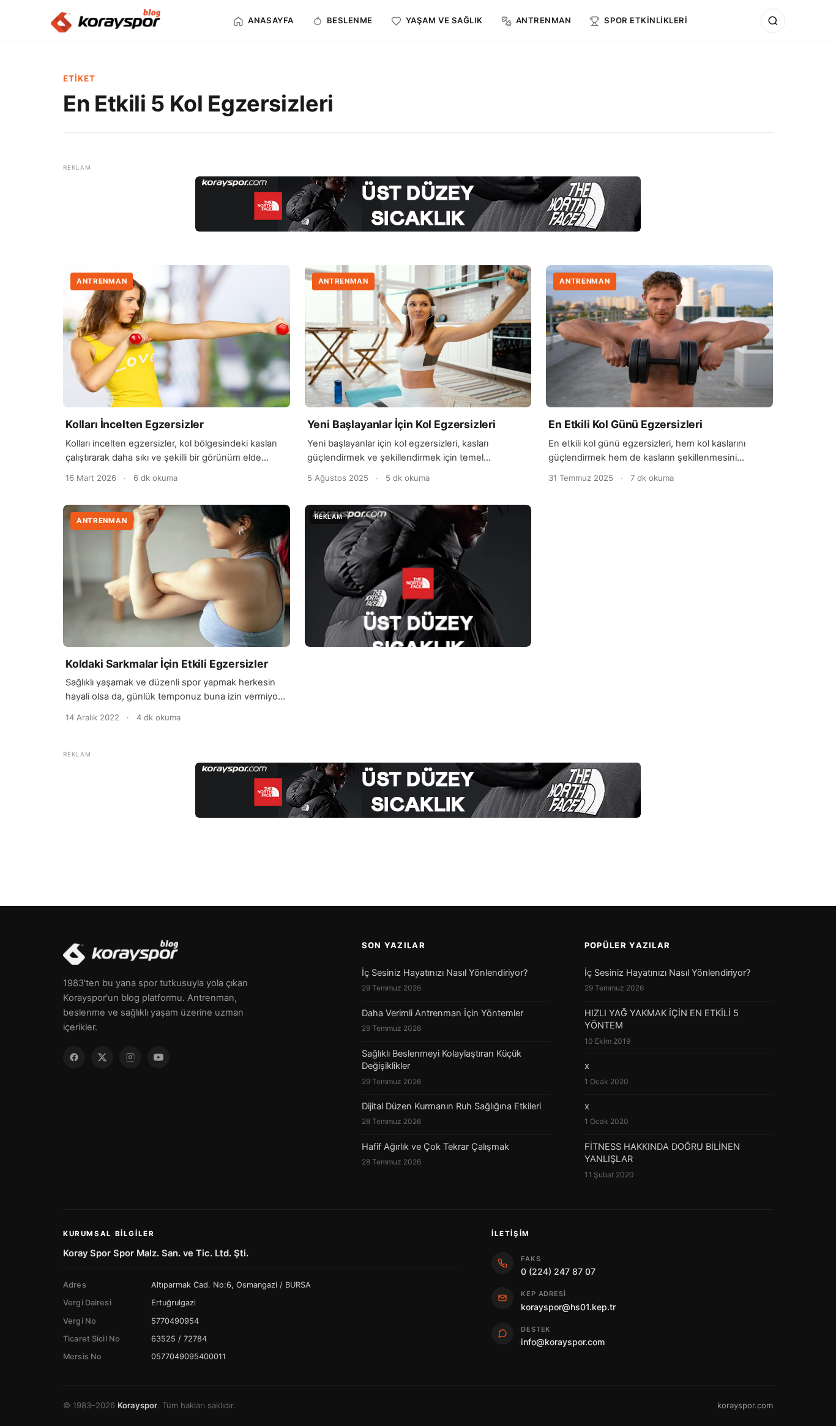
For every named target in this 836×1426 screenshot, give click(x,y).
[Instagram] (130, 1057)
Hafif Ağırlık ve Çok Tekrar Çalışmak (435, 1146)
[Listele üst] (418, 204)
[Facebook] (74, 1057)
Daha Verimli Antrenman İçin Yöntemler (442, 1013)
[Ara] (773, 21)
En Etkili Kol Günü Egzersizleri (625, 424)
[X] (102, 1057)
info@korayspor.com (563, 1342)
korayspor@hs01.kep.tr (568, 1307)
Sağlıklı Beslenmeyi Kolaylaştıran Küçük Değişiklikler (441, 1059)
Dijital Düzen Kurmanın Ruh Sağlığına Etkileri (451, 1106)
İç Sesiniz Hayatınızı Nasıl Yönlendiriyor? (445, 972)
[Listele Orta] (418, 576)
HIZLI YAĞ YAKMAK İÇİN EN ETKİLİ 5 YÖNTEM (661, 1019)
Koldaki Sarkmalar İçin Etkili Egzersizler (166, 663)
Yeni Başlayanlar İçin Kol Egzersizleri (401, 424)
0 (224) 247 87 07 (558, 1271)
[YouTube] (158, 1057)
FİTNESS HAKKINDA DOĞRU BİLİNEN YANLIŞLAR (662, 1152)
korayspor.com (745, 1405)
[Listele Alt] (418, 790)
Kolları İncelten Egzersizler (134, 424)
